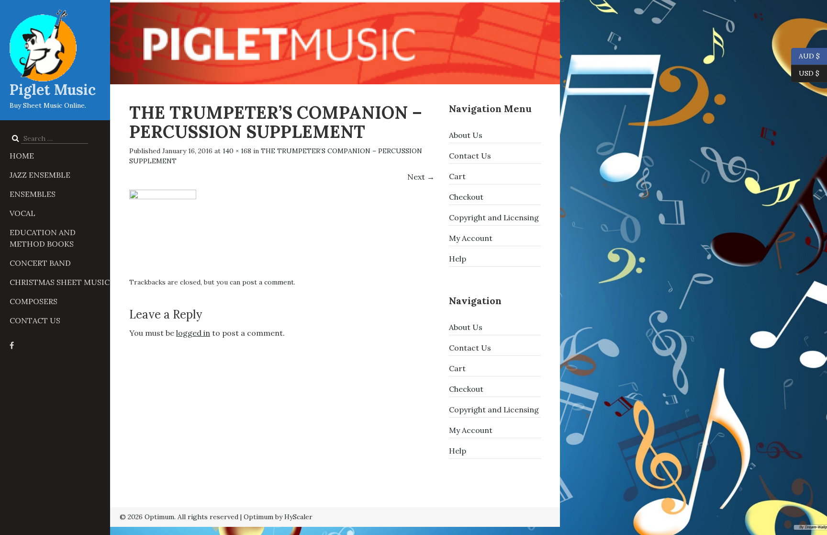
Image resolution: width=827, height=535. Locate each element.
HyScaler (298, 516)
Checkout (466, 197)
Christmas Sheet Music (60, 282)
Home (22, 155)
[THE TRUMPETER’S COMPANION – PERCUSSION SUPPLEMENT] (162, 229)
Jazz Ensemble (40, 175)
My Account (470, 238)
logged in (193, 333)
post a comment (268, 282)
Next (421, 177)
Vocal (22, 213)
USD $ (809, 73)
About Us (465, 135)
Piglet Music (53, 89)
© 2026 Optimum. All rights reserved (179, 516)
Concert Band (40, 263)
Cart (457, 176)
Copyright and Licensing (494, 217)
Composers (33, 301)
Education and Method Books (43, 238)
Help (457, 258)
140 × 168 (237, 151)
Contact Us (35, 320)
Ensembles (33, 194)
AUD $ (805, 55)
